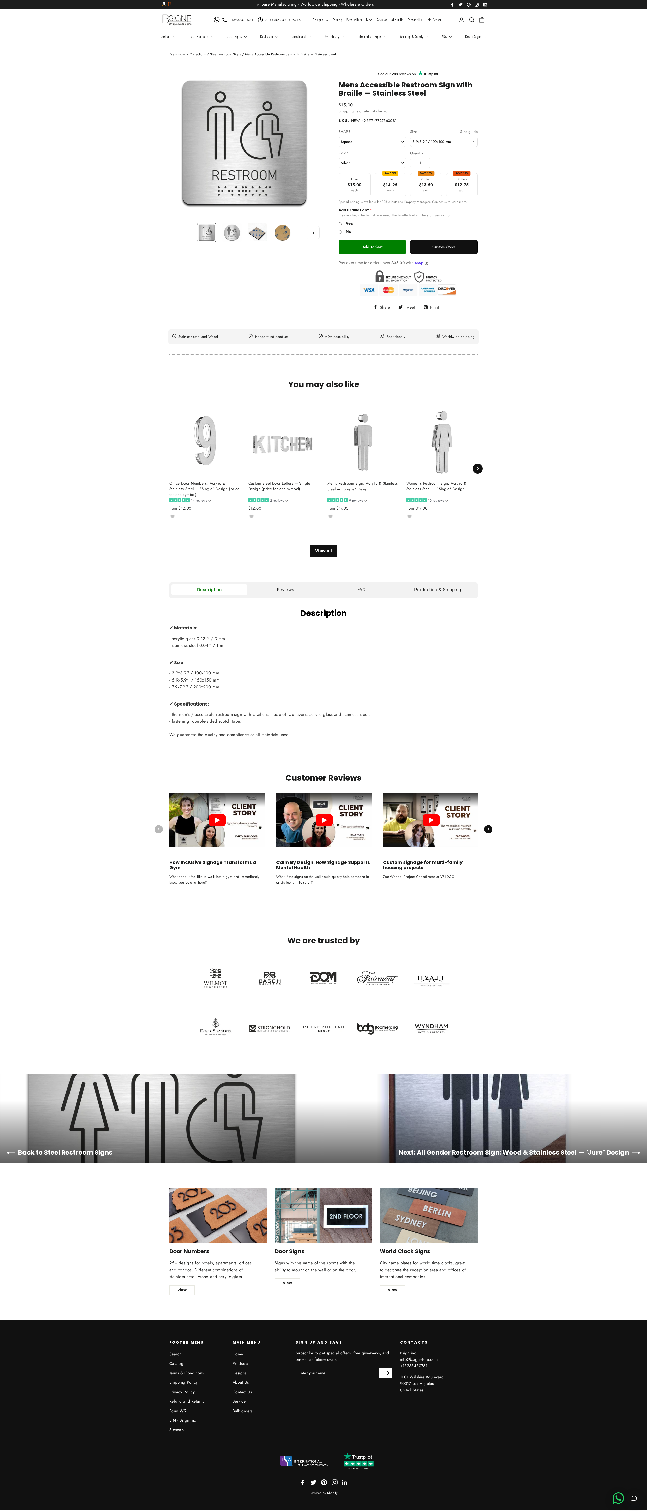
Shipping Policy (183, 1382)
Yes (349, 223)
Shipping (346, 111)
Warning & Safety (412, 36)
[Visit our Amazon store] (164, 4)
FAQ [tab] (361, 589)
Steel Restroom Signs (225, 54)
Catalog (337, 20)
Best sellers (354, 20)
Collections (198, 54)
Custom (166, 36)
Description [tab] (209, 589)
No (348, 231)
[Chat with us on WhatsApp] (217, 20)
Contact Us (414, 20)
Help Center (433, 20)
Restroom (267, 36)
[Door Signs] (324, 1215)
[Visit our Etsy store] (170, 4)
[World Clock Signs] (429, 1215)
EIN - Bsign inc (182, 1420)
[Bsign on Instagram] (477, 4)
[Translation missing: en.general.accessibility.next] (488, 829)
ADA (445, 36)
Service (239, 1401)
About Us (397, 20)
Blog (369, 20)
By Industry (332, 36)
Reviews (382, 20)
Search (175, 1354)
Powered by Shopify (324, 1493)
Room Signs (473, 36)
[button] (189, 500)
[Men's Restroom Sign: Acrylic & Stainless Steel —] (330, 516)
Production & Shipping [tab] (437, 589)
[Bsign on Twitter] (460, 4)
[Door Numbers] (218, 1215)
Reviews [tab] (285, 589)
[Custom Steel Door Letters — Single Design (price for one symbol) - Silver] (251, 516)
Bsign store (177, 54)
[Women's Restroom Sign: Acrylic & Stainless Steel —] (409, 516)
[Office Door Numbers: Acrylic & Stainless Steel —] (172, 516)
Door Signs (235, 36)
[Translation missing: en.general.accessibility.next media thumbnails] (313, 232)
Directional (299, 36)
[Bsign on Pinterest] (469, 4)
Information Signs (370, 36)
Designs (318, 20)
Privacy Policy (182, 1392)
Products (240, 1363)
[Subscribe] (385, 1373)
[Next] (478, 469)
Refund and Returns (186, 1401)
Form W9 (177, 1411)
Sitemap (176, 1430)
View (182, 1289)
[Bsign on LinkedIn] (485, 4)
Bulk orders (243, 1411)
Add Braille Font (354, 210)
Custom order (443, 246)
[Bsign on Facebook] (452, 4)
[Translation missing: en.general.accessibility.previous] (159, 829)
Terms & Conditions (186, 1373)
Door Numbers (199, 36)
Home (238, 1354)
